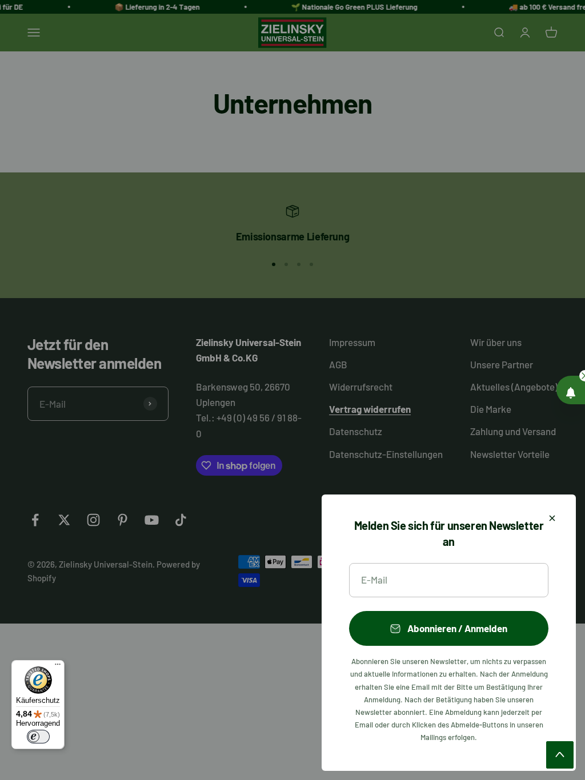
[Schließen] (552, 518)
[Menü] (58, 667)
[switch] (38, 736)
